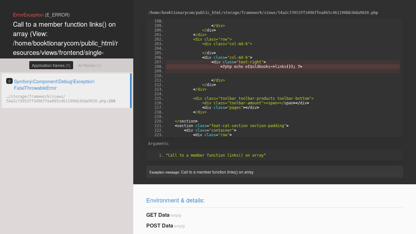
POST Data (159, 225)
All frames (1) (89, 65)
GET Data (158, 214)
